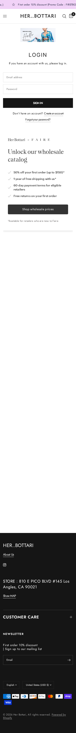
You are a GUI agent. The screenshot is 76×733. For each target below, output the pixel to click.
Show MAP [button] (9, 596)
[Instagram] (7, 564)
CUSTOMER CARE (21, 617)
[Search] (64, 16)
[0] (70, 16)
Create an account (53, 113)
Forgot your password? (37, 119)
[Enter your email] (69, 660)
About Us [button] (8, 554)
